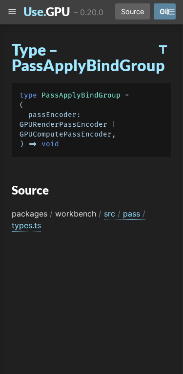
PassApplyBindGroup (81, 95)
